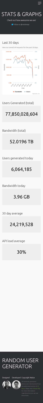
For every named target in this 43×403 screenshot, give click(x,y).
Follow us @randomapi (21, 24)
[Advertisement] (15, 278)
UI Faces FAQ (36, 388)
